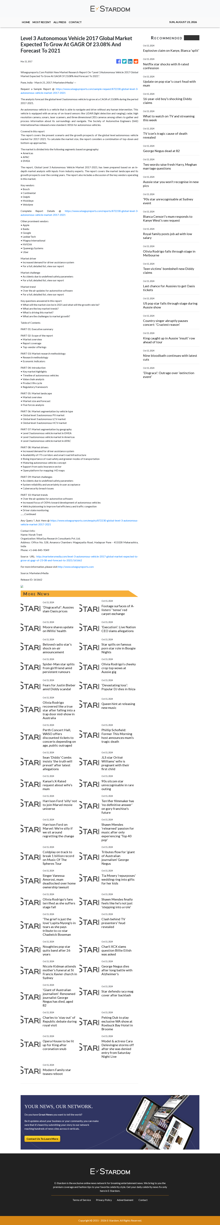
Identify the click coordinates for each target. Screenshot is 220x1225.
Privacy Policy (104, 1199)
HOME (26, 22)
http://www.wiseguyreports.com (76, 566)
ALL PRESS (59, 22)
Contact (143, 1199)
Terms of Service (81, 1199)
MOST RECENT (42, 22)
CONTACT (75, 22)
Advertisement (125, 1199)
